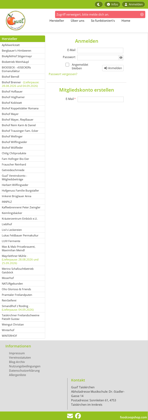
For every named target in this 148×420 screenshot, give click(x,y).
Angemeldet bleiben (80, 66)
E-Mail (71, 50)
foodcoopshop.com (133, 417)
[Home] (23, 21)
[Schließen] (142, 14)
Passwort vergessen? (63, 74)
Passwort (69, 57)
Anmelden (114, 68)
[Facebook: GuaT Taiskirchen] (78, 417)
